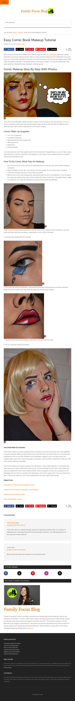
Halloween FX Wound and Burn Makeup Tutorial (19, 485)
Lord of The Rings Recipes (11, 645)
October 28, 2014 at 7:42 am (16, 525)
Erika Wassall (11, 523)
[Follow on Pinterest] (33, 573)
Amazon (30, 628)
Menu (4, 2)
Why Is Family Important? (11, 647)
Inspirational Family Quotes (11, 649)
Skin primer (11, 135)
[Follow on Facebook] (6, 573)
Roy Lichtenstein (51, 54)
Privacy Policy (8, 667)
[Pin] (5, 119)
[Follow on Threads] (60, 573)
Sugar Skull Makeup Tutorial (13, 499)
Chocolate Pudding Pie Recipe (12, 643)
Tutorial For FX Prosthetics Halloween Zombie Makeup (21, 490)
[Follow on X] (19, 573)
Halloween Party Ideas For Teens (14, 494)
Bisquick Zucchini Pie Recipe (12, 651)
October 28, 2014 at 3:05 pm (16, 550)
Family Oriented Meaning (11, 654)
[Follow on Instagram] (46, 573)
